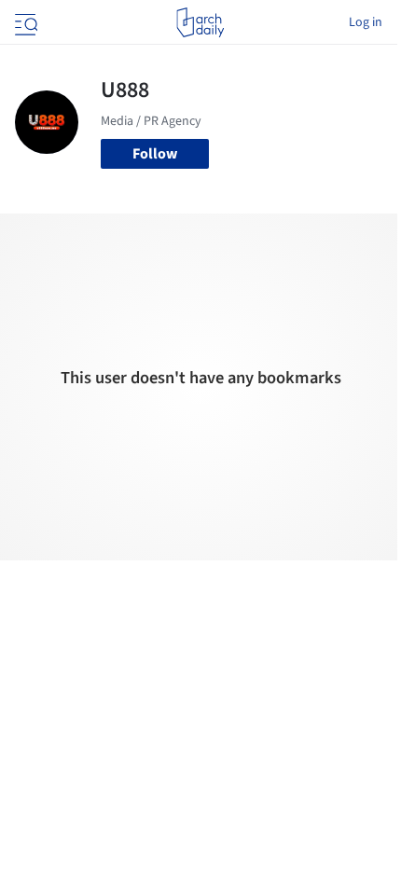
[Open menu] (24, 22)
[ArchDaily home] (200, 22)
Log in (365, 22)
